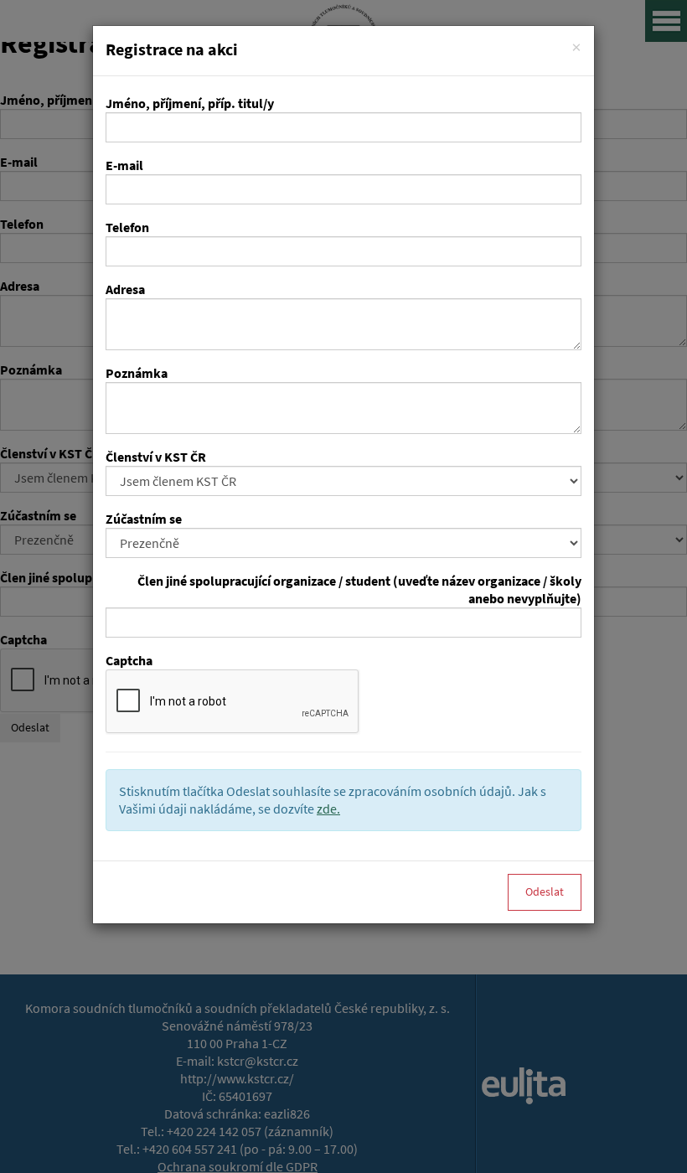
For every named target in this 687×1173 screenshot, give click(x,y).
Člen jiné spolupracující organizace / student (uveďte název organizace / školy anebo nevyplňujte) (359, 589)
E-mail (124, 165)
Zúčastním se (144, 519)
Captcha (129, 660)
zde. (328, 809)
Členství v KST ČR (156, 457)
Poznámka (137, 373)
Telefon (127, 227)
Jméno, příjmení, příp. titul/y (190, 103)
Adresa (125, 289)
